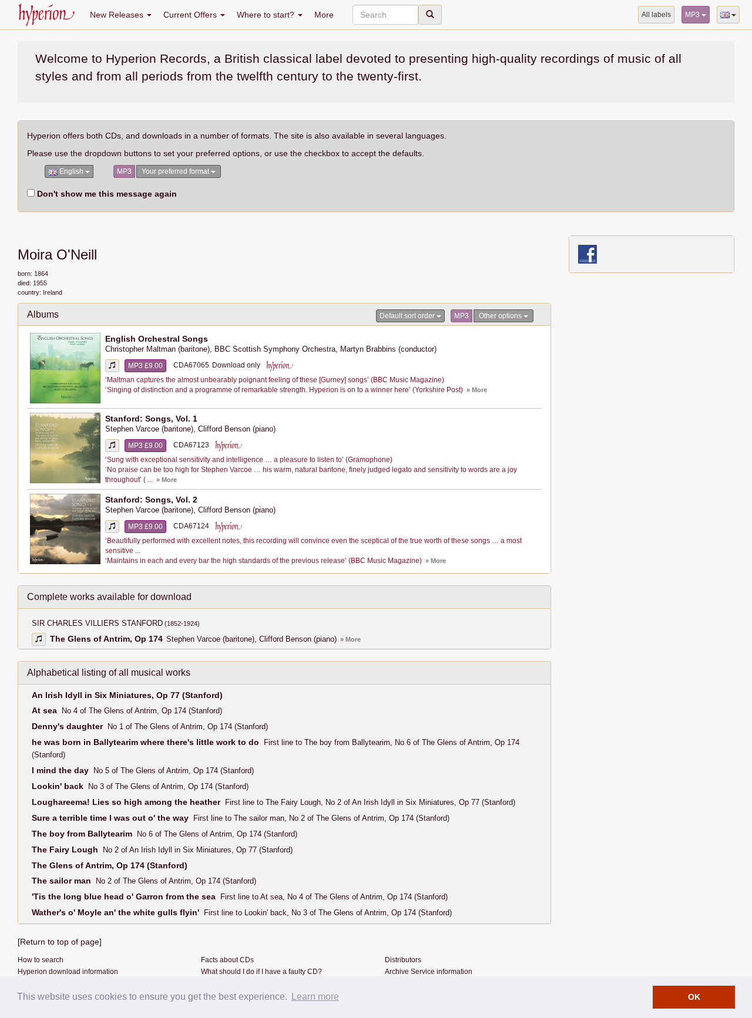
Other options (501, 316)
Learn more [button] (315, 997)
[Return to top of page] (60, 941)
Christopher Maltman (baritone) (157, 349)
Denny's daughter (67, 726)
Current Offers (191, 14)
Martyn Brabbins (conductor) (388, 349)
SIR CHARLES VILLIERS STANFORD (116, 623)
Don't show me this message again (106, 193)
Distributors (403, 960)
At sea (44, 710)
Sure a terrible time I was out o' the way (110, 818)
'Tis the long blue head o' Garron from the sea (124, 896)
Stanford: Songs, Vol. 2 (151, 499)
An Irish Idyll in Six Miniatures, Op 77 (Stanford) (127, 695)
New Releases (118, 14)
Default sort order (408, 316)
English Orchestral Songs (156, 338)
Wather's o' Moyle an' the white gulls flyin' (115, 912)
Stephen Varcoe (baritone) (149, 429)
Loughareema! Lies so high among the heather (126, 802)
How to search (40, 960)
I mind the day (60, 770)
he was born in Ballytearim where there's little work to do (145, 742)
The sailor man (61, 880)
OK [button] (694, 997)
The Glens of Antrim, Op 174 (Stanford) (109, 865)
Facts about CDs (227, 960)
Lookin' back (57, 786)
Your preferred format (176, 171)
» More (476, 389)
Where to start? (267, 14)
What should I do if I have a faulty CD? (261, 972)
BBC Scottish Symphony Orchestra (274, 349)
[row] (284, 368)
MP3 (693, 15)
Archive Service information (428, 972)
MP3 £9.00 (145, 366)
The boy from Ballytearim (82, 833)
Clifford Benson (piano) (237, 429)
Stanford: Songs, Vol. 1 (151, 418)
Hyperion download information (68, 972)
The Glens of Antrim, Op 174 (106, 638)
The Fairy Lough (65, 849)
